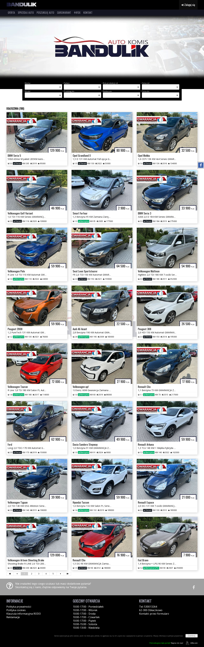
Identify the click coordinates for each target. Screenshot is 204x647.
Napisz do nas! (166, 643)
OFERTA (11, 13)
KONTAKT (87, 13)
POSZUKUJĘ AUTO (45, 13)
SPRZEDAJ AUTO (26, 13)
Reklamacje (13, 617)
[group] (102, 47)
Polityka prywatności (18, 606)
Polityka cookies (16, 610)
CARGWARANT (64, 13)
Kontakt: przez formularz (154, 613)
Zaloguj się (189, 5)
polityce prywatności (175, 636)
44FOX (77, 13)
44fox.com (194, 643)
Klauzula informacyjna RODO (23, 613)
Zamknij (191, 636)
